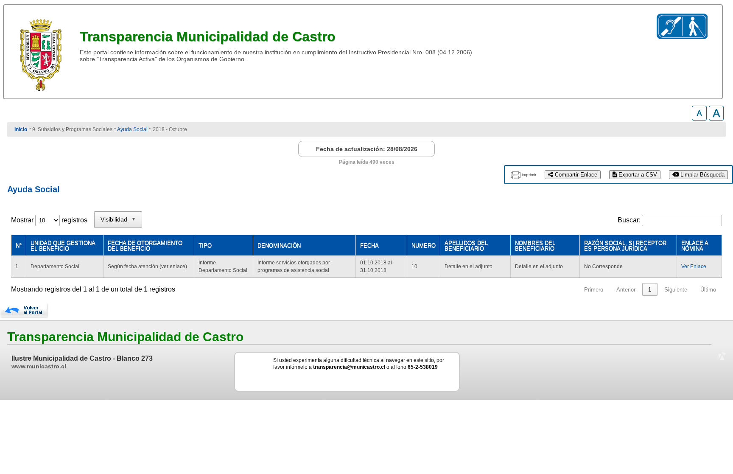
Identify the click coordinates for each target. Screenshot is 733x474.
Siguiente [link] (675, 289)
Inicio (20, 129)
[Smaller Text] (699, 118)
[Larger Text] (716, 118)
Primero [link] (593, 289)
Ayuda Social (133, 129)
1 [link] (649, 289)
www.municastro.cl (38, 366)
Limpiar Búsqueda (702, 174)
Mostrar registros (49, 220)
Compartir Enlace (575, 174)
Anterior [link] (625, 289)
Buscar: (629, 220)
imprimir (529, 174)
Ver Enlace (693, 266)
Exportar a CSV (637, 174)
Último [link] (708, 289)
